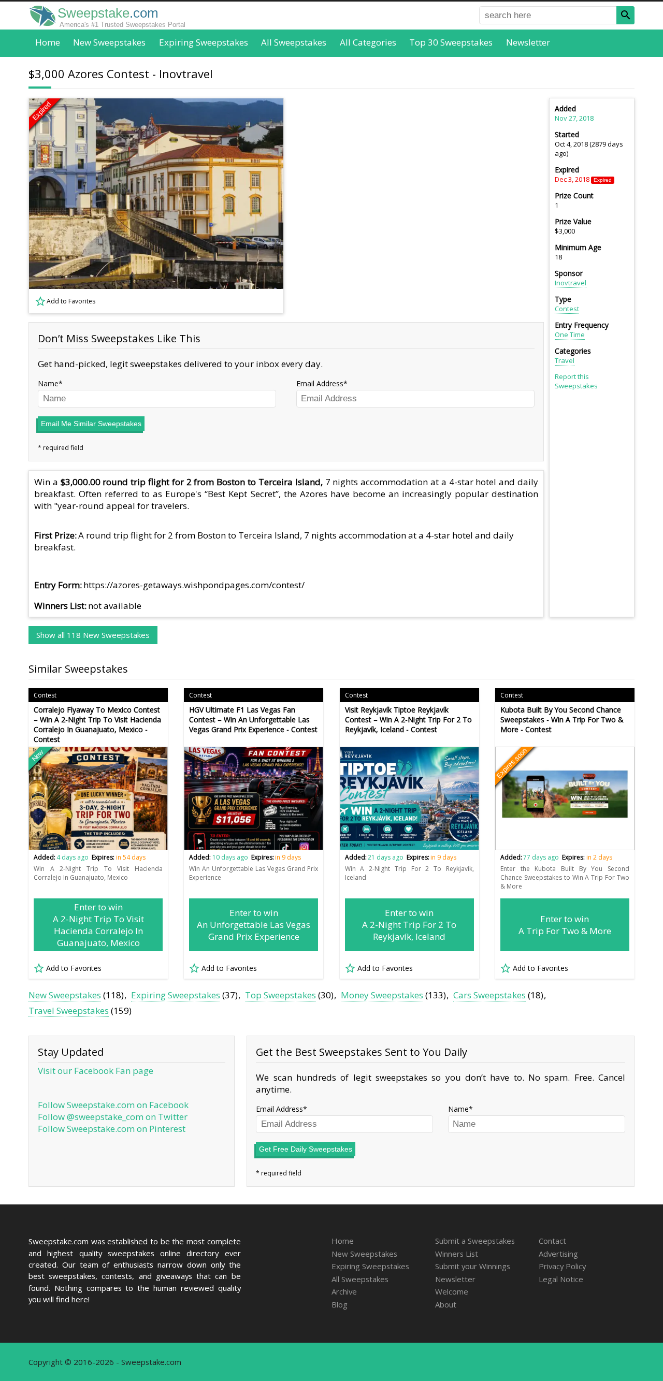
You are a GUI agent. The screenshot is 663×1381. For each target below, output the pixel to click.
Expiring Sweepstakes (203, 42)
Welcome (451, 1291)
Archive (344, 1291)
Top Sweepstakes (280, 995)
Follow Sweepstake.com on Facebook (113, 1105)
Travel (564, 360)
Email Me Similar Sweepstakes (91, 423)
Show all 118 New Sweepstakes (93, 635)
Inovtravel (570, 282)
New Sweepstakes (109, 42)
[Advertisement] (420, 205)
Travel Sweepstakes (68, 1010)
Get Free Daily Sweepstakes (305, 1149)
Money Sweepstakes (382, 995)
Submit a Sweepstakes (475, 1240)
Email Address (319, 383)
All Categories (368, 42)
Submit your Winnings (472, 1266)
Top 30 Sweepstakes (451, 42)
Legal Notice (561, 1279)
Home (47, 42)
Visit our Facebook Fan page (95, 1071)
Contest (567, 308)
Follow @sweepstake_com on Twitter (113, 1117)
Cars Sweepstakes (489, 995)
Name (48, 383)
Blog (340, 1304)
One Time (570, 334)
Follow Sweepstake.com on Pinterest (111, 1129)
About (445, 1304)
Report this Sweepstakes (576, 381)
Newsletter (528, 42)
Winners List (456, 1253)
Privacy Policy (562, 1266)
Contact (552, 1240)
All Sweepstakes (293, 42)
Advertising (558, 1253)
